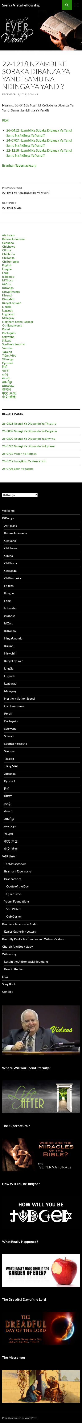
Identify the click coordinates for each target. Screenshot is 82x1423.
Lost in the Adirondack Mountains (26, 961)
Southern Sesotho (13, 344)
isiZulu (6, 284)
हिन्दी (4, 366)
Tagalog (7, 351)
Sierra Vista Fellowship (21, 5)
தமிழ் (5, 374)
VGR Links (9, 856)
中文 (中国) (9, 393)
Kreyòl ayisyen (11, 303)
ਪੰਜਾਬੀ (5, 370)
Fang (5, 273)
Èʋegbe (7, 269)
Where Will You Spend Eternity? (26, 1068)
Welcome (8, 510)
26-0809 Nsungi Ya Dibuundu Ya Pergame (29, 431)
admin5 (33, 94)
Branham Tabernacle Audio (19, 924)
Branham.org (12, 879)
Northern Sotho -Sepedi (17, 321)
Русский (7, 363)
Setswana (8, 336)
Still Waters (13, 909)
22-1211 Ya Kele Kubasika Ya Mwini (25, 190)
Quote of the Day (17, 886)
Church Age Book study (17, 946)
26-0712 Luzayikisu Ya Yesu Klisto (24, 461)
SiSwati (7, 340)
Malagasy (8, 318)
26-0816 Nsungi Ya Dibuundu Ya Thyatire (29, 423)
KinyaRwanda (11, 291)
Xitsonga (7, 359)
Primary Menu (77, 5)
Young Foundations (16, 901)
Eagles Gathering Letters (20, 931)
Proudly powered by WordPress (19, 1417)
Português (9, 333)
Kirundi (7, 295)
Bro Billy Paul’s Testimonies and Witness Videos (33, 939)
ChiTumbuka (10, 261)
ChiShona (8, 254)
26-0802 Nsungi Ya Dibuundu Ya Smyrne (28, 438)
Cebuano (8, 242)
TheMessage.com (15, 864)
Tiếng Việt (9, 355)
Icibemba (8, 276)
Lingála (6, 306)
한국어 (6, 389)
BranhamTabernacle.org (19, 165)
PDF (5, 120)
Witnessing (9, 954)
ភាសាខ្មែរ (7, 382)
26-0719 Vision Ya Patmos (19, 453)
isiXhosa (7, 280)
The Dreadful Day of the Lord (24, 1299)
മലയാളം (8, 385)
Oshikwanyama (12, 325)
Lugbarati (8, 314)
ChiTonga (8, 258)
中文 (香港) (9, 397)
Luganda (7, 310)
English (7, 265)
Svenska (7, 348)
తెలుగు (6, 378)
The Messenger (13, 1357)
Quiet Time (13, 894)
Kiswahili (8, 299)
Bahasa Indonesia (13, 239)
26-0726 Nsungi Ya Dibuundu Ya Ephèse (28, 446)
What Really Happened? (20, 1241)
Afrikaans (8, 235)
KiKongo (8, 288)
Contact (7, 991)
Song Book (9, 984)
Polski (6, 329)
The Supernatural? (16, 1126)
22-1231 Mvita (11, 205)
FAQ (5, 976)
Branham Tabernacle (17, 871)
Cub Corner (14, 916)
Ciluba (6, 250)
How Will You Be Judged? (21, 1184)
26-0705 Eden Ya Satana (17, 468)
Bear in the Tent (14, 969)
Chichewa (8, 246)
